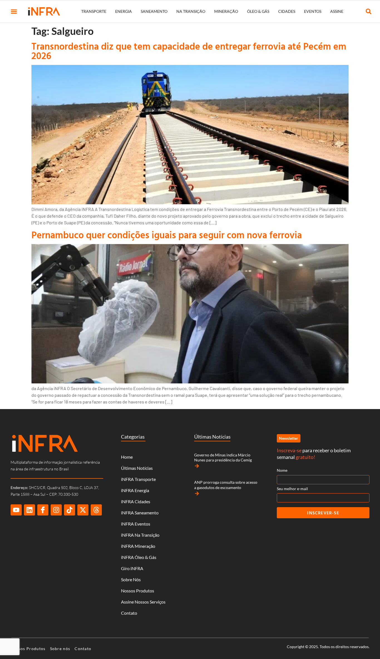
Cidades (286, 11)
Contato (129, 613)
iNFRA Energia (135, 490)
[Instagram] (56, 509)
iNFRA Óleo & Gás (138, 557)
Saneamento (154, 11)
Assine (336, 11)
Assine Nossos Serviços (143, 601)
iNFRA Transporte (138, 479)
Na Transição (190, 11)
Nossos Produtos (137, 590)
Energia (123, 11)
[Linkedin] (29, 509)
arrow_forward (197, 466)
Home (127, 456)
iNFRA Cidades (135, 501)
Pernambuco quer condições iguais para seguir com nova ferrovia (166, 235)
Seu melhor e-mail (292, 488)
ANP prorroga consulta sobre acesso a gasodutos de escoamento (225, 485)
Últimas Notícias (137, 468)
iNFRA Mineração (138, 546)
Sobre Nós (131, 579)
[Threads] (96, 509)
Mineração (226, 11)
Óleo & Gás (258, 11)
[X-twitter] (82, 509)
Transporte (93, 11)
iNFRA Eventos (135, 523)
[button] (14, 11)
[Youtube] (16, 509)
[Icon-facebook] (42, 509)
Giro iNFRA (132, 568)
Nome (282, 470)
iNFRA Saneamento (140, 512)
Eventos (312, 11)
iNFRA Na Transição (140, 535)
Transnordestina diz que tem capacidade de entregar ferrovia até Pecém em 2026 (188, 51)
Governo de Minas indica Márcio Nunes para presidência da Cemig (223, 457)
